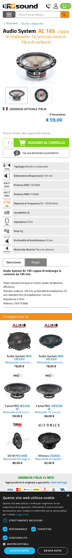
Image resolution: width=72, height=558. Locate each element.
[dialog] (36, 525)
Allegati (35, 262)
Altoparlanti (11, 23)
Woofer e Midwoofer (32, 23)
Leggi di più (22, 514)
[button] (36, 544)
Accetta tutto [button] (19, 550)
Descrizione (13, 262)
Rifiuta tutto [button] (52, 550)
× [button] (67, 495)
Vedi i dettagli (59, 482)
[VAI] (64, 14)
